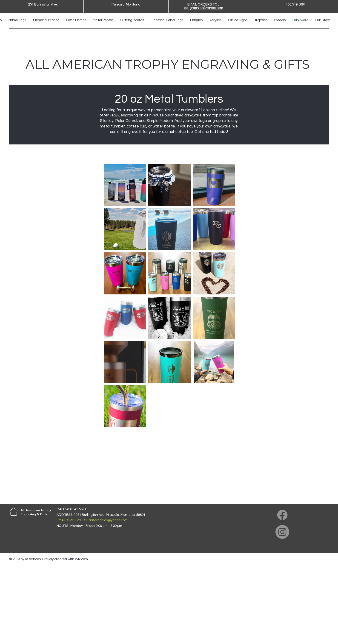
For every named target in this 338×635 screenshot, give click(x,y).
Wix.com (81, 559)
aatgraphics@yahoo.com (108, 520)
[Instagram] (282, 532)
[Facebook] (282, 515)
